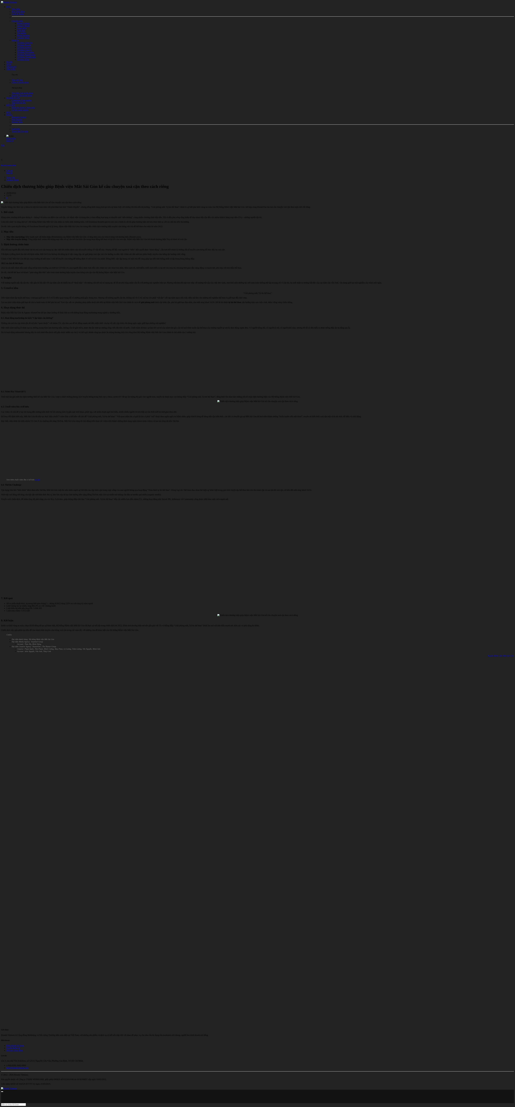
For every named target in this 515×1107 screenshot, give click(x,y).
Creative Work (12, 180)
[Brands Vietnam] (9, 2)
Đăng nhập (11, 138)
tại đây (37, 480)
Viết (3, 145)
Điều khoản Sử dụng (15, 1045)
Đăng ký (10, 141)
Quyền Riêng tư (13, 1048)
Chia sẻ (9, 170)
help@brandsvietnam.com (17, 1068)
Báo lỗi (9, 173)
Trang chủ (10, 177)
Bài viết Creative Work (8, 165)
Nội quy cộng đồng (14, 1050)
